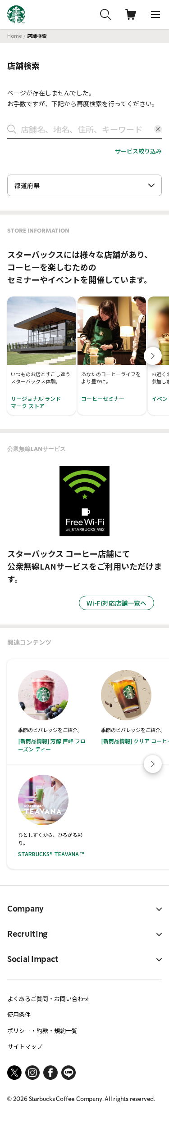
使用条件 (19, 1014)
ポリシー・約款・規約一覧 (42, 1030)
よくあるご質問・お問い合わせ (48, 998)
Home (14, 35)
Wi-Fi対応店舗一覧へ (116, 602)
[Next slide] (153, 356)
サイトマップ (24, 1046)
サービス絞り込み (138, 151)
